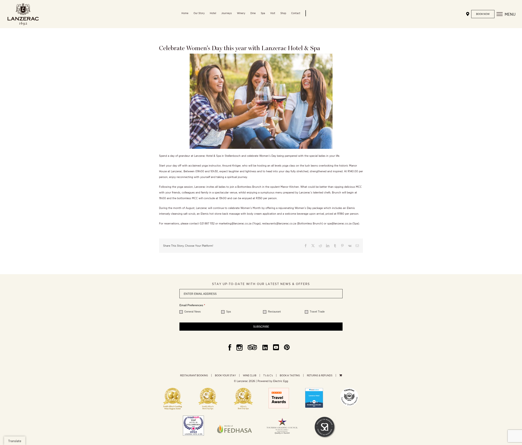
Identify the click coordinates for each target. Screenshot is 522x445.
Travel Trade (317, 311)
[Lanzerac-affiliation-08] (234, 417)
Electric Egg (280, 381)
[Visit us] (467, 14)
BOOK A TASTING (290, 375)
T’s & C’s (268, 375)
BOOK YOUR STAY (225, 375)
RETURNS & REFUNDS (319, 375)
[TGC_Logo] (282, 417)
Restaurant (274, 311)
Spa (228, 311)
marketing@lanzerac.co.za (235, 223)
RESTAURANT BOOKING (194, 375)
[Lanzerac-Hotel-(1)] (313, 389)
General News (192, 311)
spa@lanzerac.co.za (339, 223)
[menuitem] (187, 14)
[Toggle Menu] (499, 14)
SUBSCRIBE (261, 326)
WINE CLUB (249, 375)
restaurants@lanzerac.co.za (279, 223)
